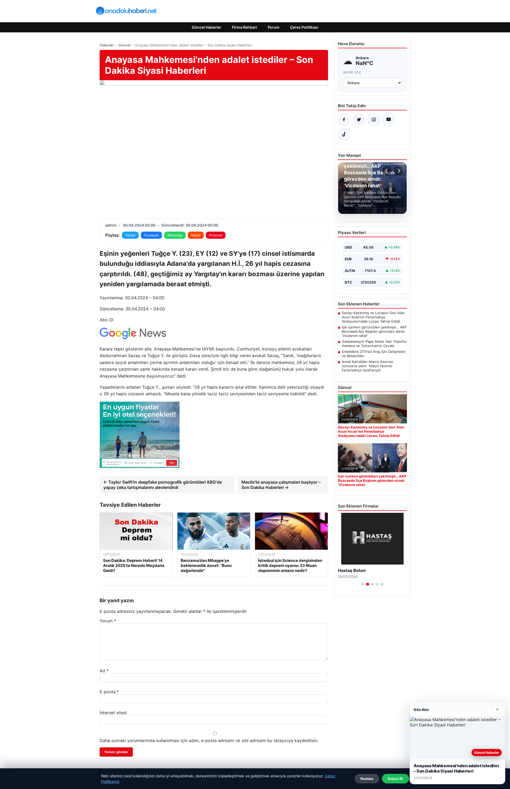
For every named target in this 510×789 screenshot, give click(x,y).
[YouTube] (388, 120)
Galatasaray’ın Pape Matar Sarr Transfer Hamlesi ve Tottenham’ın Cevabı (374, 343)
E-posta (109, 691)
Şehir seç (352, 72)
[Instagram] (374, 120)
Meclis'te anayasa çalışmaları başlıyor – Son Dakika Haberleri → (281, 484)
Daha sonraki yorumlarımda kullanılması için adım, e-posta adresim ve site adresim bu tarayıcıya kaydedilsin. (209, 740)
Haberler (107, 45)
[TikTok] (344, 134)
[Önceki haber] (387, 170)
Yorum (108, 620)
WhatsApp (174, 235)
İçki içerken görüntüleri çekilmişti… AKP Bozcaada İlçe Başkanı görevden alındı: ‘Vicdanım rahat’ (374, 331)
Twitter (130, 235)
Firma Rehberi (244, 27)
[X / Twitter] (359, 120)
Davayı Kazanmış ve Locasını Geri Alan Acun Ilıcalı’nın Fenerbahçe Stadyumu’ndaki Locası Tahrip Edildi (373, 317)
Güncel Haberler (206, 27)
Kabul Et (395, 779)
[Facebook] (344, 120)
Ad (104, 670)
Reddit (196, 235)
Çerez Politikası (304, 27)
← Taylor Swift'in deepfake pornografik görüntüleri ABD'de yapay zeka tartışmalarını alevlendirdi (162, 484)
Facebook (151, 235)
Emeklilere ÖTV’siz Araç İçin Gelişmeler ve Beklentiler (374, 353)
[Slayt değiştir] (362, 584)
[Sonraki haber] (398, 170)
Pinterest (215, 235)
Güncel (124, 45)
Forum (273, 27)
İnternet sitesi (113, 712)
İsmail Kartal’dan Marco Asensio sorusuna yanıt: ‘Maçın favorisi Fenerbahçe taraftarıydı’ (367, 365)
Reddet (366, 779)
